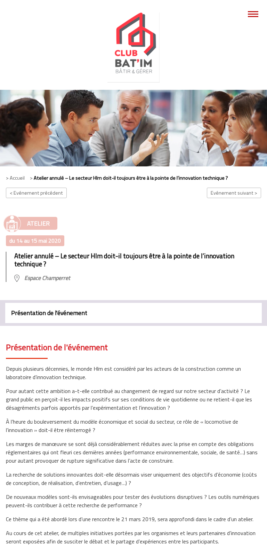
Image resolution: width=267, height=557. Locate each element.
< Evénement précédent (36, 193)
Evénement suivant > (234, 193)
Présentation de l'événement (49, 312)
